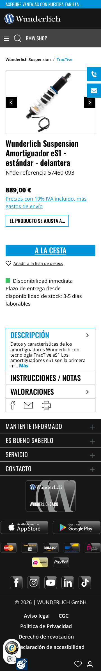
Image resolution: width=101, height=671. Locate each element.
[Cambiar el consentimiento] (21, 664)
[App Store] (24, 527)
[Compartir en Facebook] (12, 405)
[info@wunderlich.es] (94, 91)
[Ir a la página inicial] (32, 18)
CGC (63, 615)
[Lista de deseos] (78, 664)
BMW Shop (36, 38)
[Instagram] (33, 582)
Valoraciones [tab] (32, 391)
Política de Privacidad (46, 626)
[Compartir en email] (28, 405)
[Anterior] (11, 102)
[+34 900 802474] (94, 74)
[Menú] (6, 38)
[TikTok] (85, 582)
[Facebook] (16, 582)
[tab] (50, 349)
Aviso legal (37, 615)
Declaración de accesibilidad (50, 647)
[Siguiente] (89, 102)
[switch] (12, 659)
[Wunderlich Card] (51, 496)
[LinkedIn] (67, 582)
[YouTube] (50, 582)
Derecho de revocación (46, 636)
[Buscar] (18, 38)
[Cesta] (97, 38)
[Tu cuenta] (89, 664)
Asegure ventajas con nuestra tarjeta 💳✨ (48, 4)
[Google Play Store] (76, 527)
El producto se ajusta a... (37, 220)
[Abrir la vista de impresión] (46, 405)
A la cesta (50, 250)
